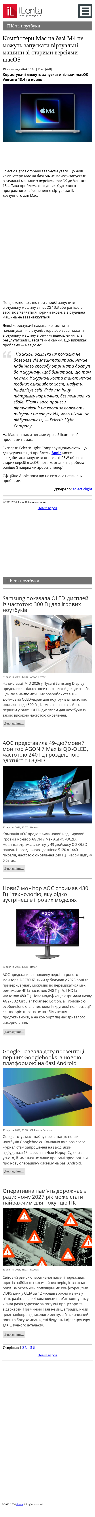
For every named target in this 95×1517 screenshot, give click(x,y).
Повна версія (47, 508)
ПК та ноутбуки (23, 26)
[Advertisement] (47, 154)
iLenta (19, 1504)
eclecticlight (82, 489)
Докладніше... (14, 723)
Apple (56, 452)
